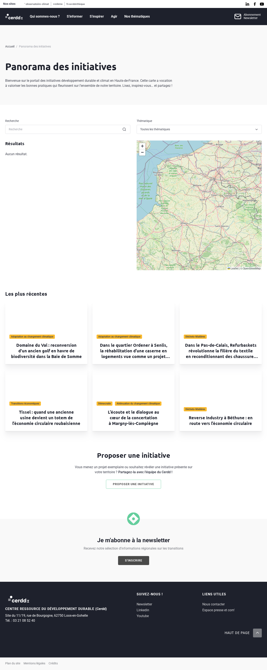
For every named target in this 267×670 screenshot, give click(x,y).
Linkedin (143, 610)
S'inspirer (97, 16)
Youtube (143, 616)
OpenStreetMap (252, 268)
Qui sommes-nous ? (45, 16)
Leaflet (234, 268)
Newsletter (144, 604)
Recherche (12, 121)
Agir (114, 16)
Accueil (9, 46)
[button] (142, 146)
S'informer (75, 16)
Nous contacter (213, 604)
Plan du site (12, 663)
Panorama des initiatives (35, 46)
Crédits (53, 663)
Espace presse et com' (218, 610)
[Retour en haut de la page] (257, 633)
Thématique (144, 121)
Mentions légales (34, 663)
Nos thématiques (137, 16)
